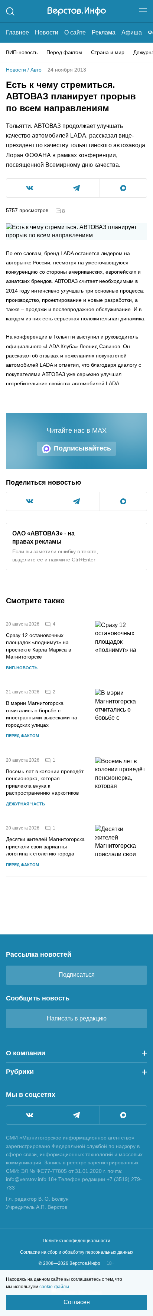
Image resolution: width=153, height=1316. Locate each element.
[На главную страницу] (77, 11)
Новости (46, 32)
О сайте (75, 32)
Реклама (103, 32)
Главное (17, 32)
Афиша (131, 32)
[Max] (123, 1115)
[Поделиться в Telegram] (76, 188)
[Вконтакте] (29, 1115)
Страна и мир (107, 52)
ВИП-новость (22, 52)
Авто (36, 70)
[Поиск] (10, 11)
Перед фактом (64, 52)
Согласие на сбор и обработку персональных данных (76, 1252)
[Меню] (143, 11)
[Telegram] (76, 1115)
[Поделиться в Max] (123, 188)
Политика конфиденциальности (76, 1240)
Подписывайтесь (82, 448)
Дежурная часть (25, 804)
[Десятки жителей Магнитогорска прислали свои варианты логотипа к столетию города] (121, 846)
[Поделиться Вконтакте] (29, 188)
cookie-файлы (54, 1286)
